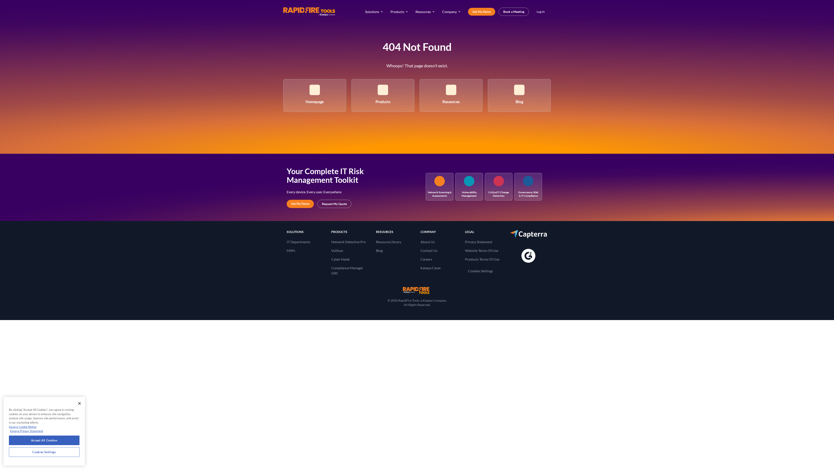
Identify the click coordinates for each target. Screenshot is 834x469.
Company (449, 12)
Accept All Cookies (44, 440)
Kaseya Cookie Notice (22, 427)
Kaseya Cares (430, 268)
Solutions (372, 12)
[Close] (79, 403)
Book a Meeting (513, 11)
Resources (423, 12)
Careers (426, 259)
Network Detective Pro (348, 242)
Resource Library (388, 242)
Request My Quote (334, 204)
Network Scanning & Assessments (440, 194)
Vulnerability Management (469, 194)
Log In (541, 11)
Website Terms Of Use (481, 250)
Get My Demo (481, 11)
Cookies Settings (480, 271)
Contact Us (428, 250)
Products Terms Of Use (482, 259)
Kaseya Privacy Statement (26, 431)
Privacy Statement (478, 242)
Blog (379, 250)
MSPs (291, 250)
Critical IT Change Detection (498, 194)
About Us (427, 242)
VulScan (337, 250)
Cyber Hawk (340, 259)
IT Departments (298, 242)
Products (397, 12)
